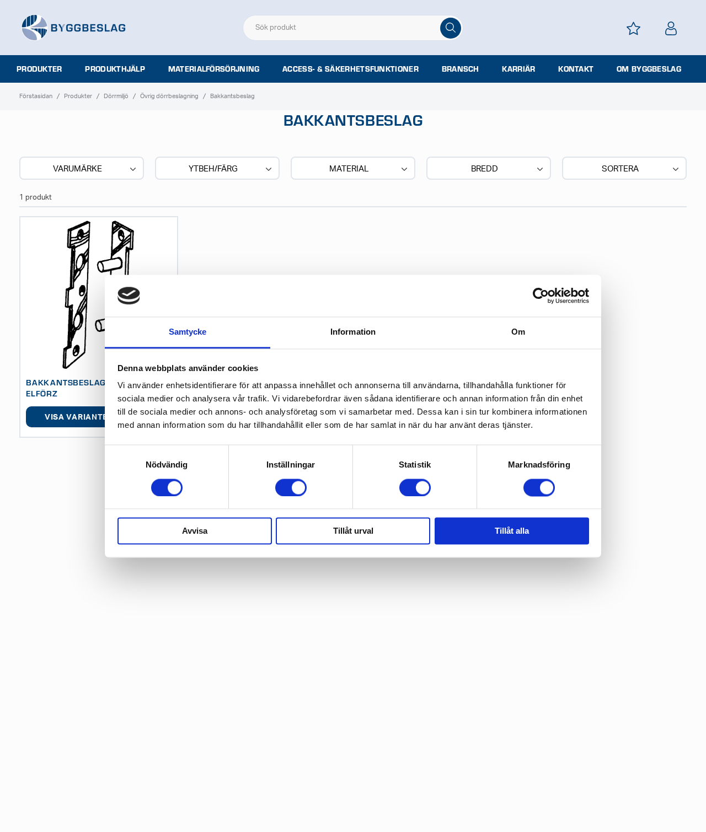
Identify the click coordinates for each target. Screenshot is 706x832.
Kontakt (575, 69)
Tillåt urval (353, 531)
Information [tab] (353, 332)
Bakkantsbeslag (232, 96)
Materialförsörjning (214, 69)
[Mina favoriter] (634, 28)
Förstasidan (35, 96)
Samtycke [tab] (188, 332)
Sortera (620, 169)
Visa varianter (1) (85, 417)
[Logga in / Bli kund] (671, 28)
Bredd (484, 169)
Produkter (39, 69)
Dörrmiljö (116, 96)
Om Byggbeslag (649, 69)
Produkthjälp (115, 69)
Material (348, 169)
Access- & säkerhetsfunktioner (350, 69)
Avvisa (194, 531)
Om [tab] (518, 332)
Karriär (518, 69)
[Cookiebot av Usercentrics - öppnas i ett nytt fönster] (541, 295)
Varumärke (77, 169)
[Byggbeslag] (73, 27)
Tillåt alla (512, 531)
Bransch (460, 69)
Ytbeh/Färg (213, 169)
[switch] (291, 487)
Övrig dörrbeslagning (169, 96)
